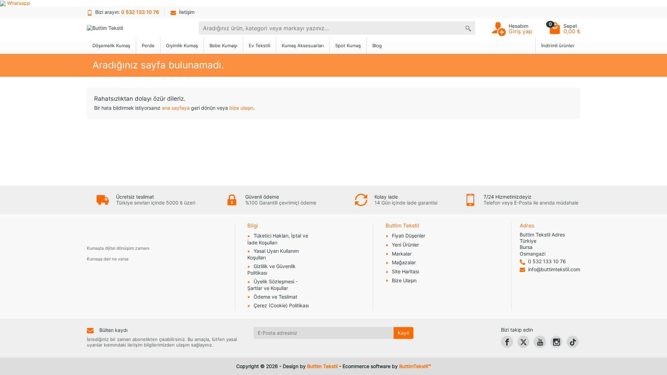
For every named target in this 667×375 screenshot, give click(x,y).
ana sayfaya (176, 108)
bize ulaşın (241, 108)
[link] (507, 342)
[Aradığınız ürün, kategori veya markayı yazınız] (468, 28)
